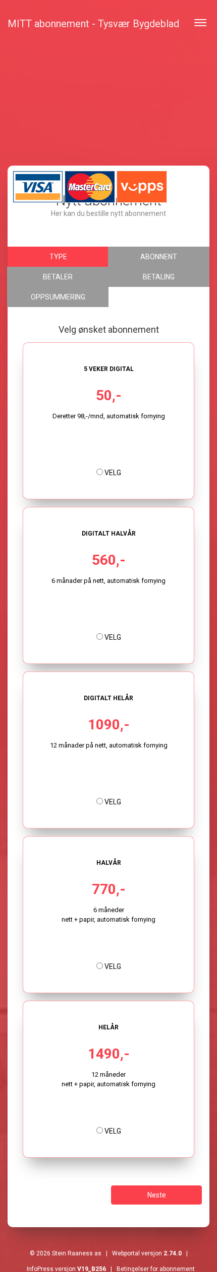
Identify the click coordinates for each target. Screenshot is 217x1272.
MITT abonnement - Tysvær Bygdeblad (93, 24)
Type (58, 257)
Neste (156, 1195)
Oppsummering (58, 297)
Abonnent (158, 257)
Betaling (159, 277)
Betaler (58, 277)
